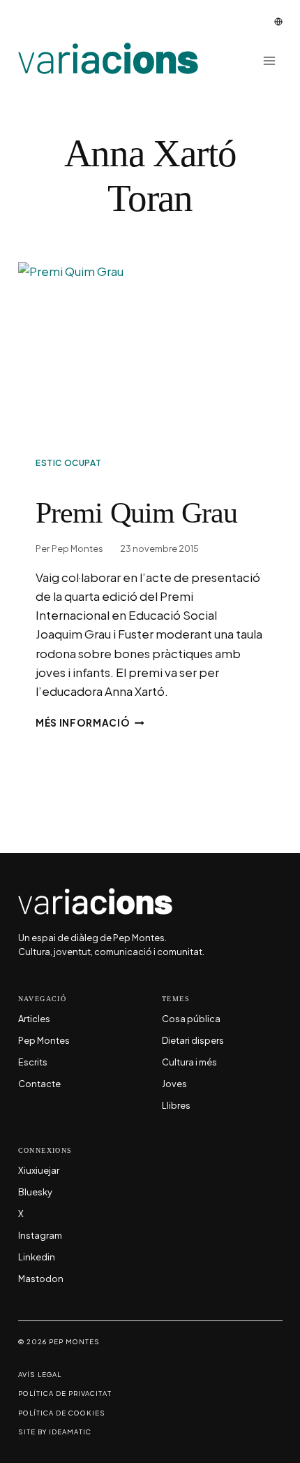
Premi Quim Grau (136, 513)
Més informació (90, 723)
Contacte (39, 1084)
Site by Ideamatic (54, 1432)
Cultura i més (189, 1063)
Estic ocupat (68, 463)
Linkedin (36, 1257)
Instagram (40, 1236)
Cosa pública (191, 1019)
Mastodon (40, 1279)
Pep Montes (77, 548)
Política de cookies (61, 1413)
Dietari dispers (193, 1041)
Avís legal (39, 1374)
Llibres (176, 1106)
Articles (34, 1019)
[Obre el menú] (270, 60)
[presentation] (150, 350)
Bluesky (35, 1193)
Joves (174, 1084)
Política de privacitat (65, 1393)
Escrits (32, 1063)
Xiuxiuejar (38, 1171)
